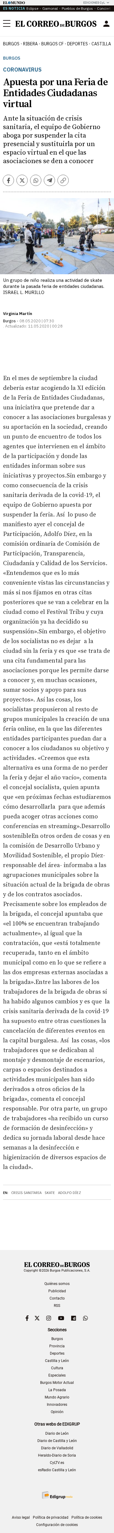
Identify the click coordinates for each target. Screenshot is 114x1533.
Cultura (57, 1368)
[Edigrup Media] (57, 1495)
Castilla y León (57, 1361)
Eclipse (32, 8)
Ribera (30, 44)
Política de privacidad (50, 1517)
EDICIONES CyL (94, 2)
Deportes (57, 1353)
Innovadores (57, 1404)
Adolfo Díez (69, 1193)
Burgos (11, 44)
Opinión (57, 1412)
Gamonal (50, 8)
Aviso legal (21, 1517)
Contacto (57, 1298)
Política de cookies (86, 1517)
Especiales (57, 1375)
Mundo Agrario (57, 1397)
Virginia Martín (17, 313)
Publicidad (57, 1291)
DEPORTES (77, 44)
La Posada (57, 1390)
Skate (50, 1193)
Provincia (57, 1346)
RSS (57, 1306)
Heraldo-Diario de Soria (57, 1455)
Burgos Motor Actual (57, 1383)
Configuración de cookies (57, 1525)
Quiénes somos (57, 1284)
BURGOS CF (52, 44)
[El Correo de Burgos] (56, 24)
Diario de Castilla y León (57, 1441)
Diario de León (57, 1433)
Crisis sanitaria (26, 1193)
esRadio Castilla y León (57, 1470)
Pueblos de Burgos (77, 8)
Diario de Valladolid (57, 1448)
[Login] (106, 23)
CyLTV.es (57, 1463)
